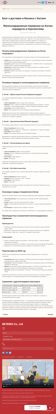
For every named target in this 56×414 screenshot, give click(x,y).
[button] (51, 2)
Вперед (50, 314)
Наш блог (21, 357)
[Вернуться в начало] (5, 2)
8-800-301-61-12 (8, 348)
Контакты (29, 357)
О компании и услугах (8, 357)
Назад (6, 314)
